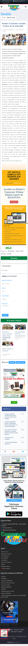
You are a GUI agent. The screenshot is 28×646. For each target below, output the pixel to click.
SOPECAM (4, 578)
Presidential (5, 629)
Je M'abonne (14, 202)
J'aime (7, 248)
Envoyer (5, 315)
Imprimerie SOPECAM (6, 580)
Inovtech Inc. (17, 642)
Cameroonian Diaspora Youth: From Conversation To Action (20, 334)
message (5, 303)
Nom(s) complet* (7, 280)
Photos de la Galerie (6, 562)
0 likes (4, 338)
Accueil (3, 17)
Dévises (14, 638)
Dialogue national (5, 566)
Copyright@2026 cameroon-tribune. (8, 636)
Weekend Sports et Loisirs (7, 591)
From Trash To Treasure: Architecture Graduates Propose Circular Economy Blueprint (7, 335)
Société (22, 629)
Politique (11, 629)
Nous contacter (6, 3)
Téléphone (5, 296)
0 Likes (4, 31)
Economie (16, 629)
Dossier (3, 564)
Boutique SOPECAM (6, 587)
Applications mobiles (6, 553)
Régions (4, 633)
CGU (17, 636)
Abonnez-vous (20, 362)
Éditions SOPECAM (6, 593)
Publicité (20, 636)
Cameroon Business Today (7, 582)
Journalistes (4, 560)
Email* (4, 288)
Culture (4, 631)
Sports (8, 631)
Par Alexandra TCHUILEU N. (8, 29)
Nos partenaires (5, 556)
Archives (3, 576)
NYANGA (3, 589)
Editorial (20, 631)
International (14, 631)
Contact (24, 636)
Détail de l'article (11, 17)
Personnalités (4, 558)
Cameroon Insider (5, 585)
